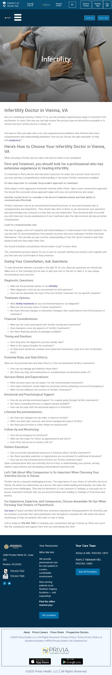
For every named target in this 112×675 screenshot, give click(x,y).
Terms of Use (84, 637)
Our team (9, 510)
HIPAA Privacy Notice (57, 641)
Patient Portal (59, 5)
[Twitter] (9, 583)
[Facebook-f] (4, 583)
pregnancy (14, 140)
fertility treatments (25, 303)
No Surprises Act (78, 641)
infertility (53, 286)
